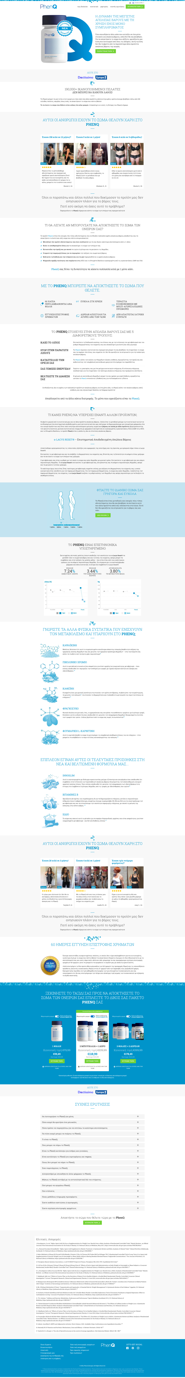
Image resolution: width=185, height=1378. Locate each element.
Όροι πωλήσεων (76, 1353)
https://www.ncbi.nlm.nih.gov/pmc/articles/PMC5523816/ (123, 1245)
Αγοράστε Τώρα (91, 1223)
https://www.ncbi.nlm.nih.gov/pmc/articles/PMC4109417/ (114, 1313)
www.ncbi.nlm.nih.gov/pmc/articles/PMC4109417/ (112, 1278)
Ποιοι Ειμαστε (45, 1345)
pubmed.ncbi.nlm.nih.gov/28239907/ (117, 1267)
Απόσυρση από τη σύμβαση (50, 1358)
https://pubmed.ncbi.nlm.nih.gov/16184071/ (105, 1295)
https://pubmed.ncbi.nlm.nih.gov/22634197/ (63, 1289)
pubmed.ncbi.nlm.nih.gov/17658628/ (102, 1284)
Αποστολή (44, 1350)
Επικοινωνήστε (46, 1347)
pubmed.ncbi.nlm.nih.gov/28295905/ (122, 1273)
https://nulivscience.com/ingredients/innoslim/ (106, 1324)
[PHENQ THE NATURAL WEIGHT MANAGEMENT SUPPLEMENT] (48, 7)
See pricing (102, 515)
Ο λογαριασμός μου (47, 1353)
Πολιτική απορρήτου (78, 1347)
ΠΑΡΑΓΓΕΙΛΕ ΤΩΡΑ (105, 51)
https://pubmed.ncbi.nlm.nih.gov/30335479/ (56, 1308)
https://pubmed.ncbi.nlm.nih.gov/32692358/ (69, 1258)
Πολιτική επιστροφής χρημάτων (82, 1345)
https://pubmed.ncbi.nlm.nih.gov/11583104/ (56, 1300)
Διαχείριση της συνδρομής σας (52, 1356)
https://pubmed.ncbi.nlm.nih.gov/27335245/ (56, 1320)
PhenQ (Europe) (88, 1366)
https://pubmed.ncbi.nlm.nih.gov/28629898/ (78, 1251)
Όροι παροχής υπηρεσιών (79, 1350)
